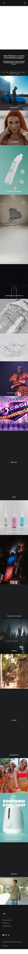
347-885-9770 (5, 923)
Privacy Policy (5, 945)
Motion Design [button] (13, 72)
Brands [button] (17, 73)
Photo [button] (7, 72)
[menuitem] (4, 72)
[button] (25, 3)
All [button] (3, 72)
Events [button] (23, 72)
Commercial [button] (11, 73)
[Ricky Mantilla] (3, 3)
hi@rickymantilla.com (7, 920)
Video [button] (19, 72)
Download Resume (6, 926)
